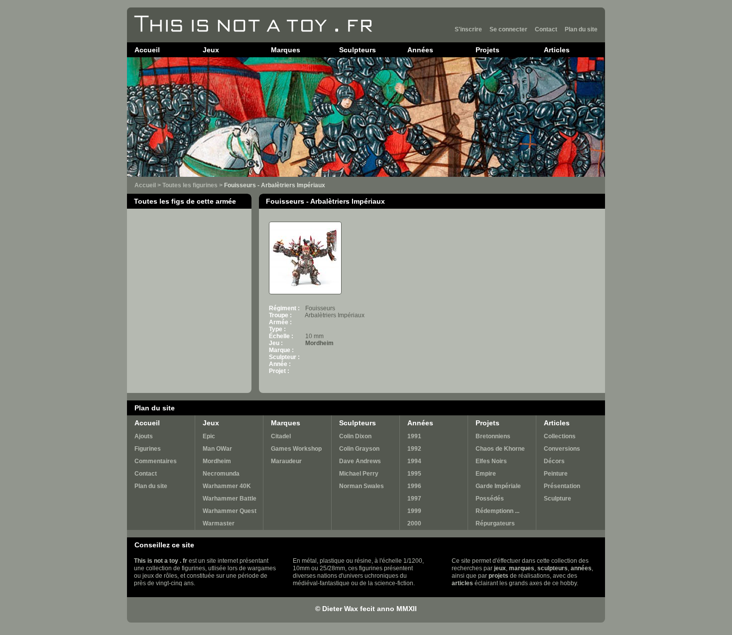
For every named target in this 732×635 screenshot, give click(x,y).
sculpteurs (552, 568)
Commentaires (155, 461)
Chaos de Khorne (500, 448)
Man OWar (217, 448)
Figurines (147, 448)
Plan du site (581, 29)
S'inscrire (468, 29)
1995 (414, 473)
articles (462, 583)
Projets (487, 50)
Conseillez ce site (164, 545)
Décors (554, 461)
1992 (414, 448)
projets (498, 575)
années (581, 568)
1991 (414, 436)
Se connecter (508, 29)
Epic (209, 436)
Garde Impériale (498, 486)
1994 (414, 461)
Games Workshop (296, 448)
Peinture (556, 473)
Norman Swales (361, 486)
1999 (414, 511)
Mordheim (319, 343)
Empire (486, 473)
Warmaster (219, 523)
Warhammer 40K (227, 486)
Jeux (211, 50)
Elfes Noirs (491, 461)
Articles (557, 50)
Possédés (490, 498)
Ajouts (143, 436)
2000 (414, 523)
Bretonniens (493, 436)
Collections (560, 436)
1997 (414, 498)
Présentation (562, 486)
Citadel (281, 436)
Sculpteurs (357, 50)
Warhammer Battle (229, 498)
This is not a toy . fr (160, 560)
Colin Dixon (355, 436)
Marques (285, 50)
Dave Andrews (360, 461)
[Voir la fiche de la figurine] (305, 292)
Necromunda (221, 473)
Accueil (147, 50)
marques (521, 568)
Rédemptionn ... (497, 511)
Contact (546, 29)
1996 (414, 486)
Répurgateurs (495, 523)
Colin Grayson (359, 448)
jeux (500, 568)
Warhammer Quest (229, 511)
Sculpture (557, 498)
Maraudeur (286, 461)
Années (420, 50)
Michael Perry (358, 473)
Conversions (562, 448)
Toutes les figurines (190, 185)
